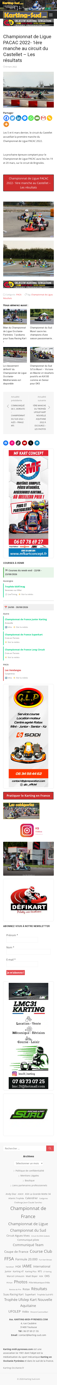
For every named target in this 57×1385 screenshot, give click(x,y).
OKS (47, 1276)
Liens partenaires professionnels (29, 1185)
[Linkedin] (18, 118)
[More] (6, 124)
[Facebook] (6, 118)
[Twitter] (12, 118)
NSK (41, 1276)
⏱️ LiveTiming (11, 594)
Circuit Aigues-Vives (18, 1235)
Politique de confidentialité (30, 1170)
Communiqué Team (28, 1245)
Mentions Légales (29, 1175)
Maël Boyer (32, 1276)
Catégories (43, 1198)
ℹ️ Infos (8, 627)
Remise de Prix (15, 1289)
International (41, 1266)
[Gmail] (43, 118)
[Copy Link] (49, 118)
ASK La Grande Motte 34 (38, 1193)
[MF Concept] (28, 503)
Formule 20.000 (26, 1259)
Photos (20, 1282)
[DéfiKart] (28, 900)
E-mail (11, 959)
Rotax (26, 1289)
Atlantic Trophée (16, 1198)
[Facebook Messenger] (25, 118)
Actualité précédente (18, 411)
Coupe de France (16, 1252)
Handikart (10, 1267)
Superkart (30, 1294)
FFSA (9, 1259)
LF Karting (47, 1271)
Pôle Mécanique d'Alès (39, 1282)
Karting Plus (30, 1271)
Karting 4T (18, 1271)
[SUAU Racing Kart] (28, 1115)
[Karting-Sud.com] (28, 5)
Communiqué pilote (28, 1239)
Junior (8, 1271)
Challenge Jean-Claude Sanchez (28, 1202)
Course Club (41, 1251)
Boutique (30, 1180)
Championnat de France (28, 1212)
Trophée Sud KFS (45, 1294)
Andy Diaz (11, 1193)
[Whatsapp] (31, 118)
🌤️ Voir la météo (26, 594)
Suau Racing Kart (13, 1294)
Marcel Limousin (15, 1276)
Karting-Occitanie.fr (13, 1367)
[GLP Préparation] (28, 736)
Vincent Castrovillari (39, 1312)
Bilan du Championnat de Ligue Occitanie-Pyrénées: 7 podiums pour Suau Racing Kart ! (14, 334)
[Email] (37, 118)
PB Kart (9, 1282)
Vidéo (25, 1311)
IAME (27, 1266)
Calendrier (31, 1198)
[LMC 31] (28, 1036)
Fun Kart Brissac (45, 1259)
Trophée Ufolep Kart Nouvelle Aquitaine (28, 1302)
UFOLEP (14, 1311)
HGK (18, 1266)
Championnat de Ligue (42, 294)
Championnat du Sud (28, 1230)
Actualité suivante (39, 412)
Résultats (7, 298)
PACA (18, 294)
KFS (40, 1271)
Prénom (12, 935)
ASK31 (21, 1194)
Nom (10, 947)
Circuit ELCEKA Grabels (40, 1236)
